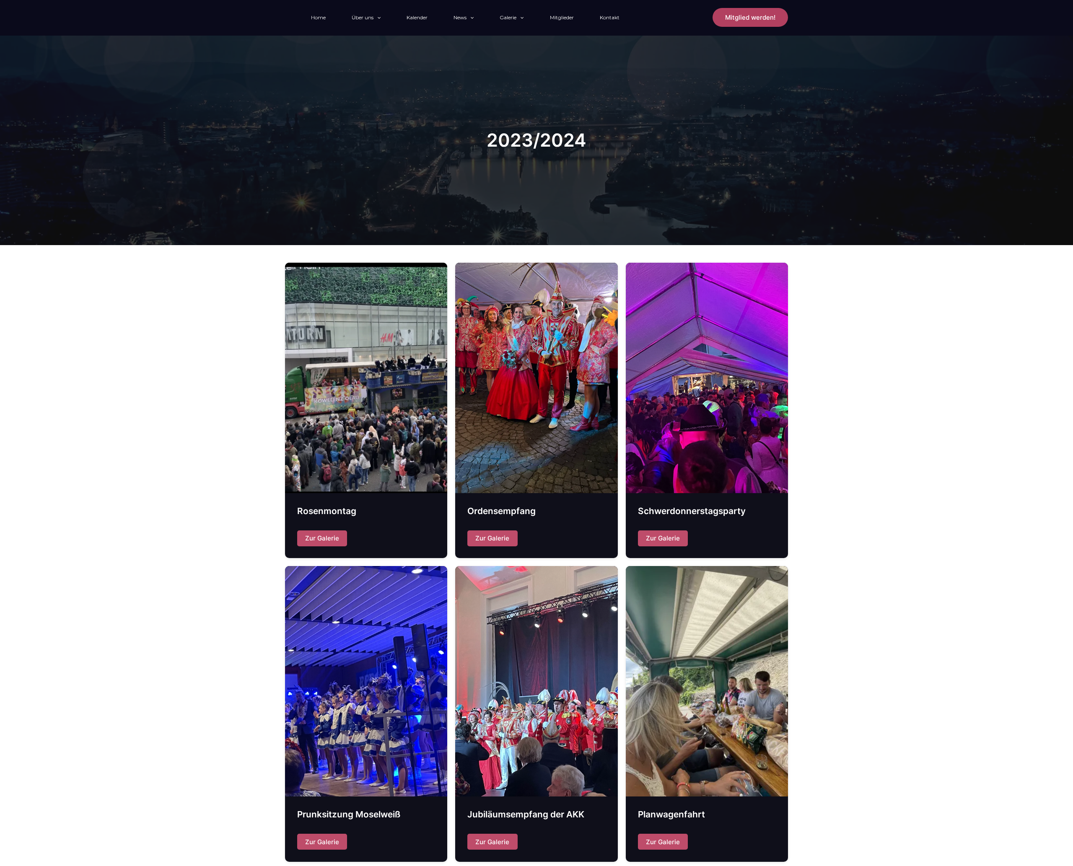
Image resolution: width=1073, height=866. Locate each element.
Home (318, 17)
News (460, 17)
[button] (750, 17)
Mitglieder (562, 17)
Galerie (508, 17)
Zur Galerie (322, 538)
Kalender (417, 17)
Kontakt (609, 17)
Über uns (362, 17)
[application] (377, 17)
